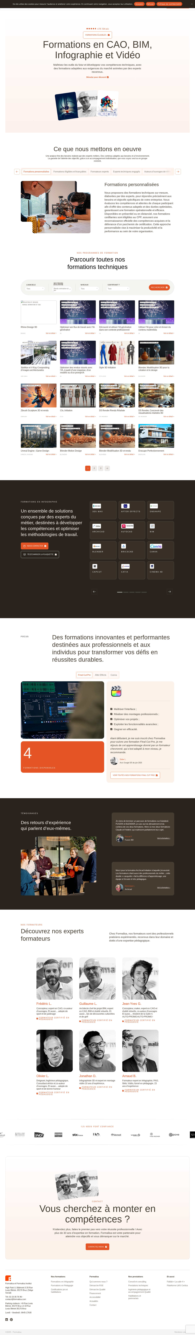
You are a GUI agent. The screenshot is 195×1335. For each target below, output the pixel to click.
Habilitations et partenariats (134, 1297)
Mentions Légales (182, 1332)
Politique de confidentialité (169, 4)
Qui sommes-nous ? (98, 1282)
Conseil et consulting (137, 1282)
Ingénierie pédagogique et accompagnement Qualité (139, 1290)
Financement (95, 1293)
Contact (93, 1305)
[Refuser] (191, 4)
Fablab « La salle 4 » (176, 1282)
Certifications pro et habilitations (59, 1290)
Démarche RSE (96, 1285)
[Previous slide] (94, 592)
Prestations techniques (138, 1285)
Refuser (150, 4)
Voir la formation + (163, 838)
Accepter (139, 4)
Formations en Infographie (62, 1282)
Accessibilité (95, 1297)
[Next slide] (169, 592)
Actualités (94, 1301)
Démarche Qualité (97, 1289)
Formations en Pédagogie (62, 1285)
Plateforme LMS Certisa (177, 1285)
